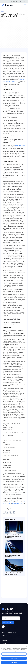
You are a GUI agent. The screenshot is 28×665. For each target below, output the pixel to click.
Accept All (14, 662)
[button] (14, 1)
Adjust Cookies (14, 654)
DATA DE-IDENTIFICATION (9, 632)
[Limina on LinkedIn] (3, 626)
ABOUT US (4, 635)
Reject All (14, 658)
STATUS (4, 643)
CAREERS (4, 641)
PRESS (3, 638)
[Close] (26, 646)
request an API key (17, 503)
